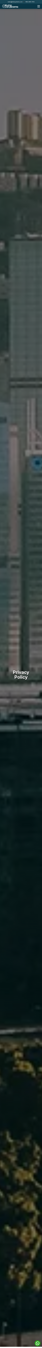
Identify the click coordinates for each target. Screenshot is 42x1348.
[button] (38, 6)
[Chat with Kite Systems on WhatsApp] (37, 1343)
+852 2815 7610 (29, 2)
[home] (19, 6)
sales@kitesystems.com (15, 2)
